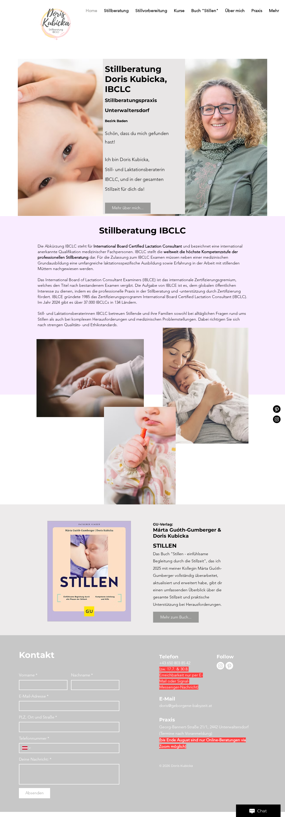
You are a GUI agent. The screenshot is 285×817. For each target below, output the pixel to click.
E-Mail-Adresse (34, 696)
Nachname (82, 675)
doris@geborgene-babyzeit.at (185, 705)
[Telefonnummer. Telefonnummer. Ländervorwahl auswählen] (27, 748)
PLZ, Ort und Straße (38, 717)
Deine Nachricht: (35, 759)
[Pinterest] (277, 409)
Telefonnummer (34, 738)
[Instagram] (277, 419)
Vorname (28, 675)
